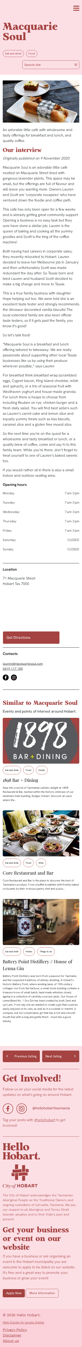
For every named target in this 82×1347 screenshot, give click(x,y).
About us (11, 1341)
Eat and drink (13, 53)
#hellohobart (44, 1120)
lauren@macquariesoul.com (23, 664)
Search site (32, 65)
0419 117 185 (13, 669)
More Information (42, 1293)
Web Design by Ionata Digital (23, 1322)
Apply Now (13, 1293)
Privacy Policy (15, 1330)
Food (31, 53)
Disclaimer (12, 1335)
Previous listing (25, 1056)
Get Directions (18, 637)
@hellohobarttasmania (51, 1108)
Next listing (54, 1056)
